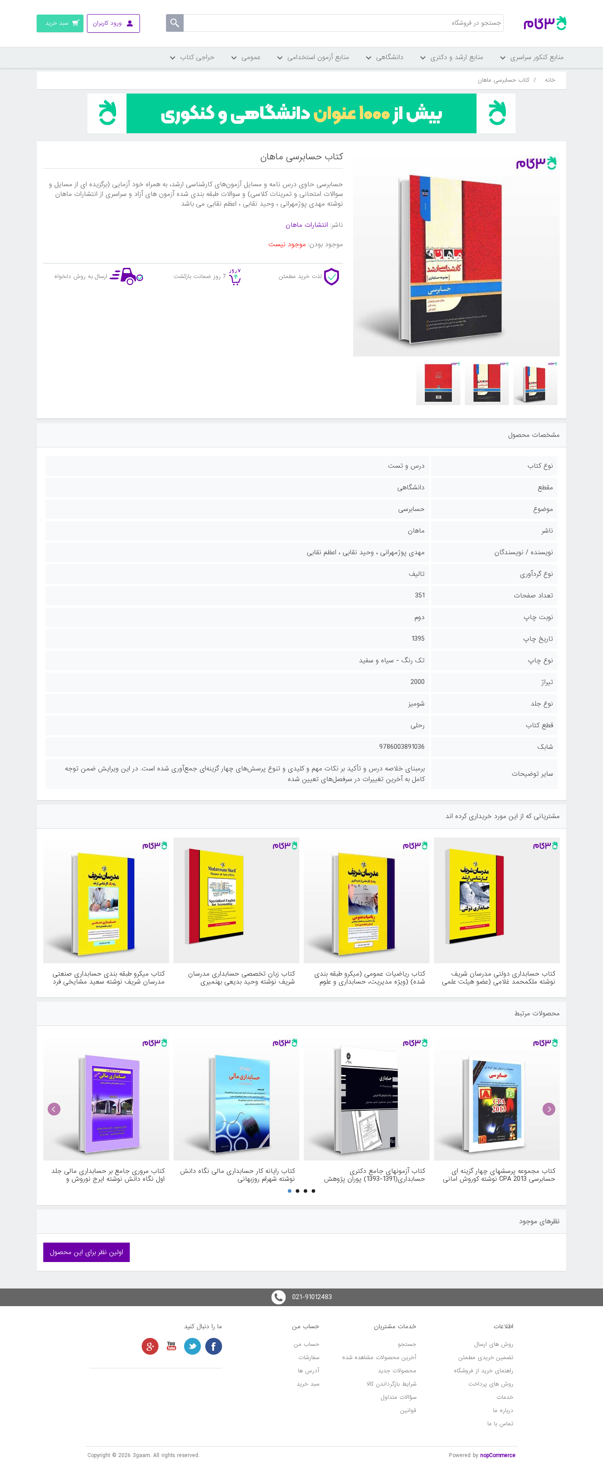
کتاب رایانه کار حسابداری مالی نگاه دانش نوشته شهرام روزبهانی (237, 1175)
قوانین (408, 1410)
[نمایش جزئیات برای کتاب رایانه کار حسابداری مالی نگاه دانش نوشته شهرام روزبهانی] (236, 1098)
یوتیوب (171, 1346)
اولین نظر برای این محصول (86, 1252)
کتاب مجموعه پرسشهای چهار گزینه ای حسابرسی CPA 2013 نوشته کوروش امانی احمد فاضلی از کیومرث (499, 1175)
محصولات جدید (397, 1371)
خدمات (505, 1397)
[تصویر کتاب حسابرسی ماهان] (535, 383)
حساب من (306, 1344)
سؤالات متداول (398, 1397)
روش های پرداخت (490, 1384)
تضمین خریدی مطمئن (486, 1357)
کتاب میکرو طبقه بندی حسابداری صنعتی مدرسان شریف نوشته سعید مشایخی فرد (109, 978)
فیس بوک (213, 1346)
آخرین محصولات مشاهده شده (379, 1357)
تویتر (192, 1346)
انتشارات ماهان (307, 225)
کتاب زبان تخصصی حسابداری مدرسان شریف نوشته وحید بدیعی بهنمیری (241, 978)
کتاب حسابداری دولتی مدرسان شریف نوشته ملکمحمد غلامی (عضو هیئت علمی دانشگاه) (498, 978)
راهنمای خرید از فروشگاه (483, 1371)
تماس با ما (500, 1424)
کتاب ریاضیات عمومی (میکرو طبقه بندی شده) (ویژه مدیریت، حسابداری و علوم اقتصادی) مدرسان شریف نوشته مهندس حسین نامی (369, 978)
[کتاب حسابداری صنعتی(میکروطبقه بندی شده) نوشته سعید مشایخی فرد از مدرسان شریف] (106, 900)
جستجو (407, 1344)
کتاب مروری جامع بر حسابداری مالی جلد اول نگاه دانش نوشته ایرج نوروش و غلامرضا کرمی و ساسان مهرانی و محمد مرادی (108, 1175)
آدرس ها (308, 1371)
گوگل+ (150, 1346)
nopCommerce (498, 1455)
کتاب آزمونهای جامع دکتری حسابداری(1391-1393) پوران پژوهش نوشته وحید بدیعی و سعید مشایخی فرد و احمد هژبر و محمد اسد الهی (367, 1175)
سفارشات (308, 1357)
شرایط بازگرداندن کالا (391, 1384)
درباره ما (503, 1410)
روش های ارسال (494, 1344)
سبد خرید (308, 1384)
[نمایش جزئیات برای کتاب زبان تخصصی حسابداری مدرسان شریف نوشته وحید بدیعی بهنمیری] (236, 900)
